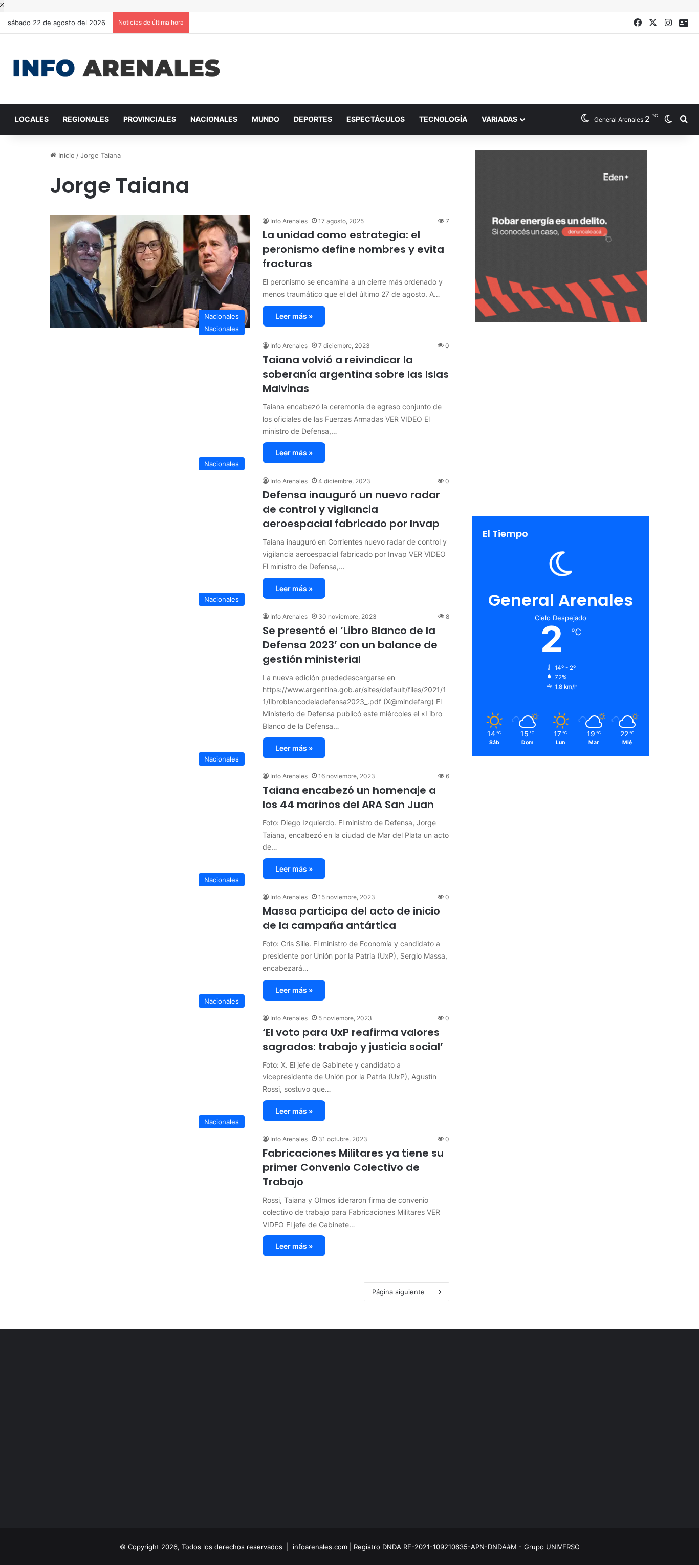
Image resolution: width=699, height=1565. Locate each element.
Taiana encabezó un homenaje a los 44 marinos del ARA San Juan (349, 797)
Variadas (499, 119)
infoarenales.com (320, 1546)
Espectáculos (375, 119)
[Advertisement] (466, 67)
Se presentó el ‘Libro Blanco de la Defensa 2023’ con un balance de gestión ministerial (350, 644)
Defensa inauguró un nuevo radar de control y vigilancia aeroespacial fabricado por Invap (351, 509)
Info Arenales (289, 221)
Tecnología (443, 119)
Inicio (65, 155)
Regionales (86, 119)
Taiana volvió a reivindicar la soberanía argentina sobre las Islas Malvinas (356, 374)
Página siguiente (398, 1292)
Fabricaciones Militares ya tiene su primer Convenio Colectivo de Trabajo (353, 1167)
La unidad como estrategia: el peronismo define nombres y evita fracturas (353, 249)
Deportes (313, 119)
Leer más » (294, 316)
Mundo (265, 119)
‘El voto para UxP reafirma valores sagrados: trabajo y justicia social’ (353, 1039)
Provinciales (149, 119)
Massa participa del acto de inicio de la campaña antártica (351, 918)
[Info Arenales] (116, 68)
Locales (32, 119)
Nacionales (213, 119)
